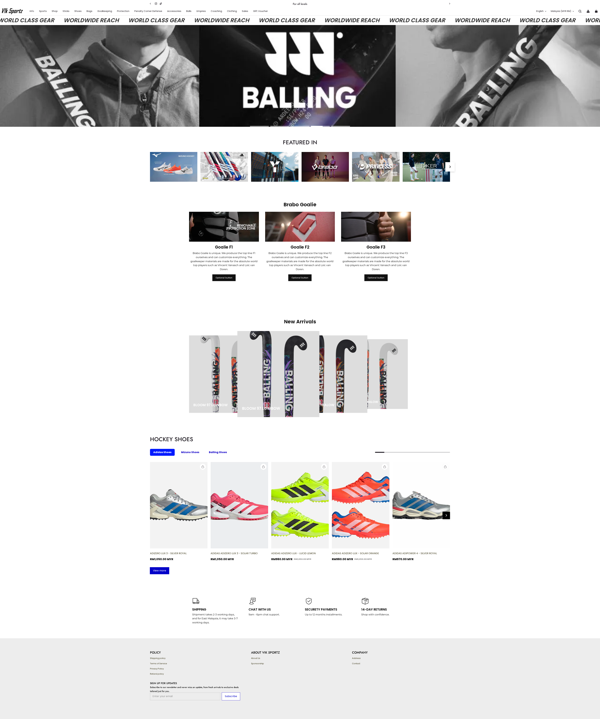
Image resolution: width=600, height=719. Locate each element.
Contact (356, 663)
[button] (580, 11)
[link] (32, 11)
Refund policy (157, 674)
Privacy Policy (157, 668)
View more (159, 570)
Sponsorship (257, 663)
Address (356, 658)
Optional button (224, 277)
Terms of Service (158, 663)
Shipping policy (157, 658)
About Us (255, 658)
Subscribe (231, 696)
